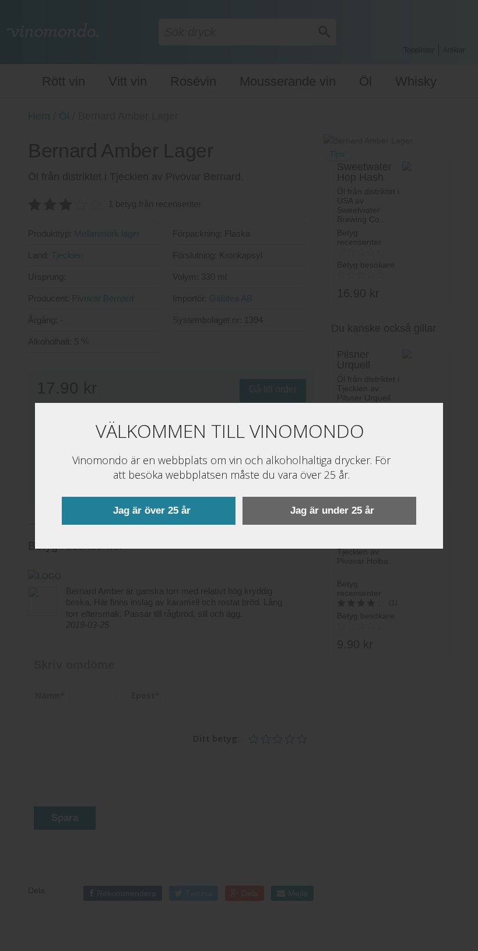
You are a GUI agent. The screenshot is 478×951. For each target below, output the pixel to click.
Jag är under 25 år (332, 510)
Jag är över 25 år (152, 510)
